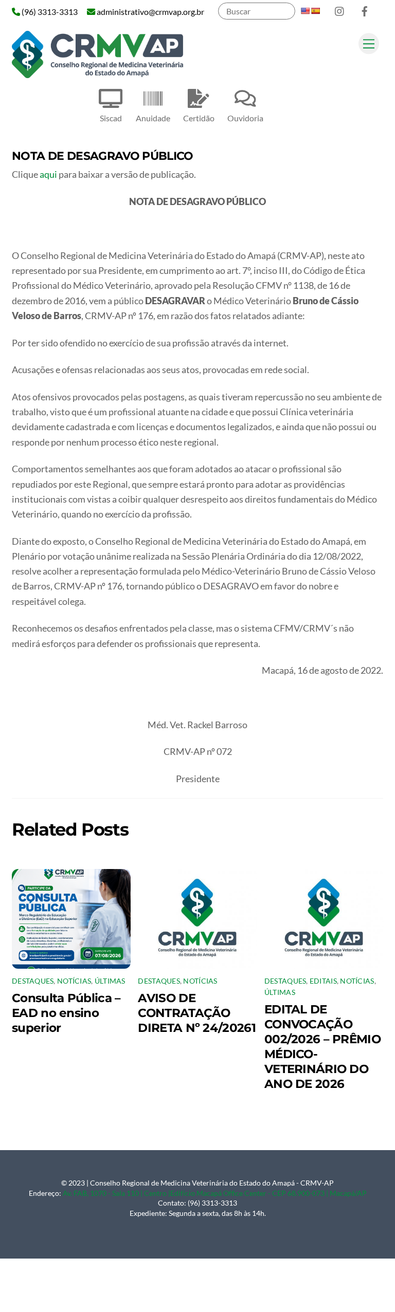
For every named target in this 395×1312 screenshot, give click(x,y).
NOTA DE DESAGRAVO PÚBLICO (102, 155)
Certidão (198, 118)
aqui (49, 174)
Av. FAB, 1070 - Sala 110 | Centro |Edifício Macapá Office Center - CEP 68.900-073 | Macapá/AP (215, 1193)
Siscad (111, 118)
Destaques (32, 981)
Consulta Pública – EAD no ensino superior (66, 1012)
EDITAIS (323, 981)
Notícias (74, 981)
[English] (305, 11)
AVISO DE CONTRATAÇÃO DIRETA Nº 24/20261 (196, 1012)
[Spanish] (315, 11)
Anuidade (153, 118)
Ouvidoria (245, 118)
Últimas (110, 981)
